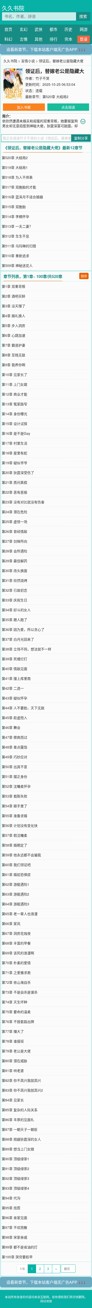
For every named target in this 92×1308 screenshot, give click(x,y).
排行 (53, 39)
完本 (68, 39)
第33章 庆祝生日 (14, 600)
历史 (68, 29)
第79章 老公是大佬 (16, 1050)
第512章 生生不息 (15, 236)
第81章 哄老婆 (13, 1070)
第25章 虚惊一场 (14, 521)
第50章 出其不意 (14, 766)
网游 (84, 29)
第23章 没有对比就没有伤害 (23, 501)
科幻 (8, 39)
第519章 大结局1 (15, 167)
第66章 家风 (11, 923)
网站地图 (46, 1301)
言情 (23, 39)
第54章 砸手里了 (14, 805)
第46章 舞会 (11, 727)
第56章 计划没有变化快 (20, 825)
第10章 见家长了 (14, 374)
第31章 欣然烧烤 (14, 580)
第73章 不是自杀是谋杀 (20, 992)
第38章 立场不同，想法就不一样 (26, 649)
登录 (84, 39)
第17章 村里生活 (14, 443)
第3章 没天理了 (13, 305)
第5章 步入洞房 (13, 325)
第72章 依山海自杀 (16, 982)
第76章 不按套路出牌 (18, 1021)
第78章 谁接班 (13, 1041)
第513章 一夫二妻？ (17, 226)
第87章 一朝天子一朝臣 (20, 1129)
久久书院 (13, 8)
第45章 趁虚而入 (14, 717)
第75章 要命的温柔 (16, 1011)
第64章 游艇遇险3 (15, 903)
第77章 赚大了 (13, 1031)
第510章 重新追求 (15, 255)
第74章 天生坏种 (14, 1001)
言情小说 (28, 60)
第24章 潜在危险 (14, 511)
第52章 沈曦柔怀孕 (16, 786)
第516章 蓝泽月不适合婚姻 (22, 196)
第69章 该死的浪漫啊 (18, 952)
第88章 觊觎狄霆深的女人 (21, 1139)
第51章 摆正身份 (14, 776)
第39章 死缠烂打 (14, 658)
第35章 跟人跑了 (14, 619)
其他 (38, 39)
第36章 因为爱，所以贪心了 (23, 629)
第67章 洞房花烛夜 (16, 933)
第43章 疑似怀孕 (14, 698)
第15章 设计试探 (14, 423)
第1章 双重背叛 (13, 286)
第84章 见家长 (13, 1099)
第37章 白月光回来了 (18, 639)
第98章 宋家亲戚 (14, 1237)
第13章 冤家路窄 (14, 403)
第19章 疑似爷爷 (14, 462)
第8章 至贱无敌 (13, 354)
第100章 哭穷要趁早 (17, 1256)
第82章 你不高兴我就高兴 (21, 1080)
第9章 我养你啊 (13, 364)
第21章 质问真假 (14, 482)
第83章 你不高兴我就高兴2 (22, 1090)
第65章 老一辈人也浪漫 (20, 913)
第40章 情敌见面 (14, 668)
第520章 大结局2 (55, 96)
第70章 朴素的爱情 (16, 962)
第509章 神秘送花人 (17, 265)
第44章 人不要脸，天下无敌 (23, 707)
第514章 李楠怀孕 (15, 216)
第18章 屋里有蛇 (14, 452)
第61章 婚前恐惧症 (16, 874)
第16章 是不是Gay (16, 433)
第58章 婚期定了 (14, 845)
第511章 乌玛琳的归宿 (19, 245)
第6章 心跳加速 (13, 335)
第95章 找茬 (11, 1207)
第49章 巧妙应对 (14, 756)
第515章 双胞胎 (14, 206)
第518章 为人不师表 (17, 177)
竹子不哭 (42, 78)
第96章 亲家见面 (14, 1217)
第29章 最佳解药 (14, 560)
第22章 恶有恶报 (14, 492)
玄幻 (23, 29)
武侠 (38, 29)
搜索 (83, 16)
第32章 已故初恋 (14, 590)
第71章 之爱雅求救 (16, 972)
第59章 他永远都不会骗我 (21, 854)
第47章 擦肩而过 (14, 737)
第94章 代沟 (11, 1198)
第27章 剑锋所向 (14, 541)
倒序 (84, 276)
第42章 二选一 (13, 688)
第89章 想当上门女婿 (18, 1148)
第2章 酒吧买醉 (13, 296)
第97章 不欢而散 (14, 1227)
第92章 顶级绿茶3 (15, 1178)
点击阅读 (68, 107)
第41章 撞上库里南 (16, 678)
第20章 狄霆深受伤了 (18, 472)
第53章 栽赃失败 (14, 796)
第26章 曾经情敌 (14, 531)
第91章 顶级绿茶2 (15, 1168)
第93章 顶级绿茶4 (15, 1188)
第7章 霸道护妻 (13, 345)
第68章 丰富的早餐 (16, 943)
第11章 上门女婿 (14, 384)
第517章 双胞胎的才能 (19, 187)
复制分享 (81, 138)
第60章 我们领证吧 (16, 864)
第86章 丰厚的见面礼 (18, 1119)
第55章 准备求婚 (14, 815)
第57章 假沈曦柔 (14, 835)
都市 (53, 29)
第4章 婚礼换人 (13, 315)
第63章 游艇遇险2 (15, 894)
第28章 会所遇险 (14, 550)
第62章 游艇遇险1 (15, 884)
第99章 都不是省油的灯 (20, 1247)
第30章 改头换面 (14, 570)
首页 (8, 29)
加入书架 (24, 107)
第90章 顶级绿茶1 (15, 1158)
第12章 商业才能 (14, 394)
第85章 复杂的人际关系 (20, 1109)
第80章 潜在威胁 (14, 1060)
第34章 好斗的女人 (16, 609)
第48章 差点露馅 (14, 747)
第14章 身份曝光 (14, 413)
